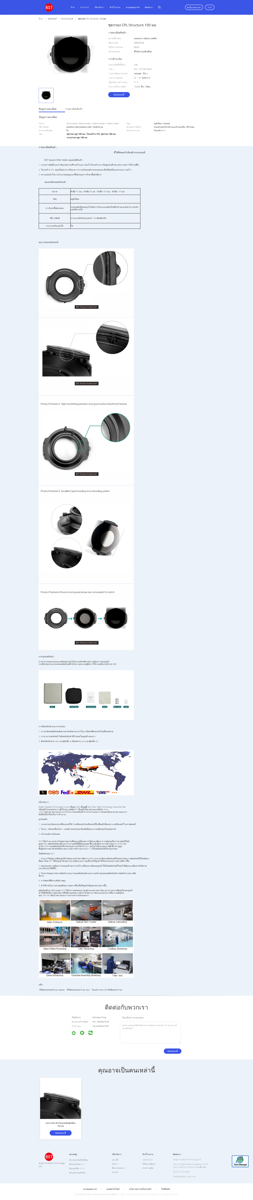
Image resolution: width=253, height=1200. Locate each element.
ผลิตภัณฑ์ (84, 7)
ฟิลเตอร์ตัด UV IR (76, 1168)
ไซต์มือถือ (165, 1189)
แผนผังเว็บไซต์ (112, 1189)
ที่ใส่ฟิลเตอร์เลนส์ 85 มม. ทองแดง (52, 990)
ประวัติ (115, 1159)
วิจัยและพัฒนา (149, 1163)
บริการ (115, 1163)
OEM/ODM (147, 1159)
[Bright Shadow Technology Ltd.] (76, 1033)
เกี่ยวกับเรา (99, 7)
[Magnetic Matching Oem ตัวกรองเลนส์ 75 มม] (148, 1098)
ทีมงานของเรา (118, 1168)
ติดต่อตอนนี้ (119, 94)
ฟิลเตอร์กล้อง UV (76, 1164)
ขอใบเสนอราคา (194, 7)
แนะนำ (115, 1172)
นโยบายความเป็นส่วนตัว (140, 1189)
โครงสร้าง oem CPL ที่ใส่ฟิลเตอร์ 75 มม (107, 990)
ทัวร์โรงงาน (115, 7)
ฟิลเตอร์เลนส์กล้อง (77, 1172)
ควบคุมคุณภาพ (132, 7)
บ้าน (73, 7)
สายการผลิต (147, 1168)
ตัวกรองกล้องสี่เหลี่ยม (78, 1160)
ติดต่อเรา (149, 7)
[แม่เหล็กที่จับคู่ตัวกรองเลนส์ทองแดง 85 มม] (192, 1098)
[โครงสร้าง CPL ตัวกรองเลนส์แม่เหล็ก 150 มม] (104, 1098)
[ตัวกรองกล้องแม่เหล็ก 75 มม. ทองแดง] (60, 1098)
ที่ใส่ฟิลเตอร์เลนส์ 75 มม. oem (78, 990)
